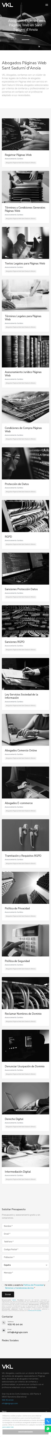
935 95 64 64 (7, 1400)
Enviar (8, 1294)
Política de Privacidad (33, 1285)
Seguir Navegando (25, 1432)
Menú (4, 1411)
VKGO (14, 1300)
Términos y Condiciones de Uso (19, 1288)
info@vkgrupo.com (10, 1403)
